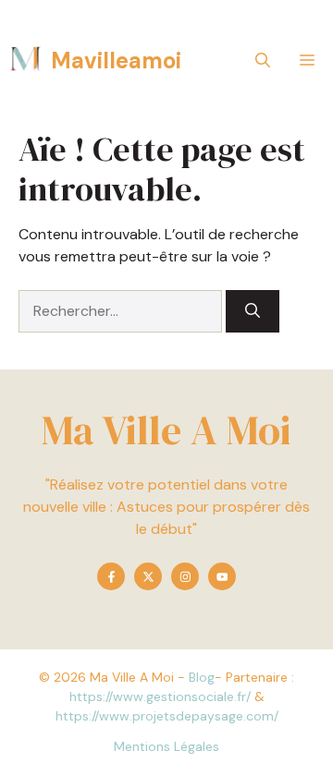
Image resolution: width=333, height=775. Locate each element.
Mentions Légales (166, 746)
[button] (262, 60)
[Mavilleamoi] (25, 60)
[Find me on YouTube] (222, 576)
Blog (202, 677)
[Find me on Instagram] (185, 576)
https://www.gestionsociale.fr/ (160, 696)
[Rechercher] (252, 311)
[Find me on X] (148, 576)
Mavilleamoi (116, 60)
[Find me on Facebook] (111, 576)
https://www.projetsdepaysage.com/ (167, 716)
